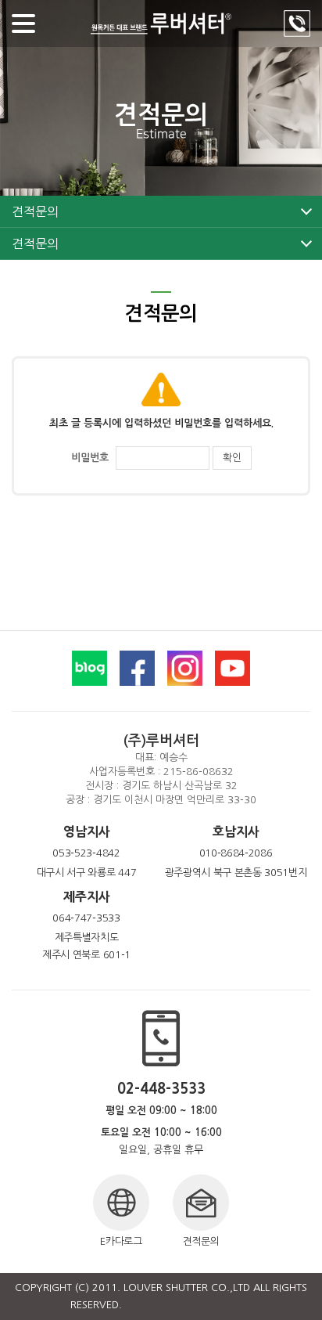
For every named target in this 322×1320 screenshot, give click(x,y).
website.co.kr (219, 1305)
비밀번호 (90, 458)
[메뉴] (23, 23)
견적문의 (35, 211)
